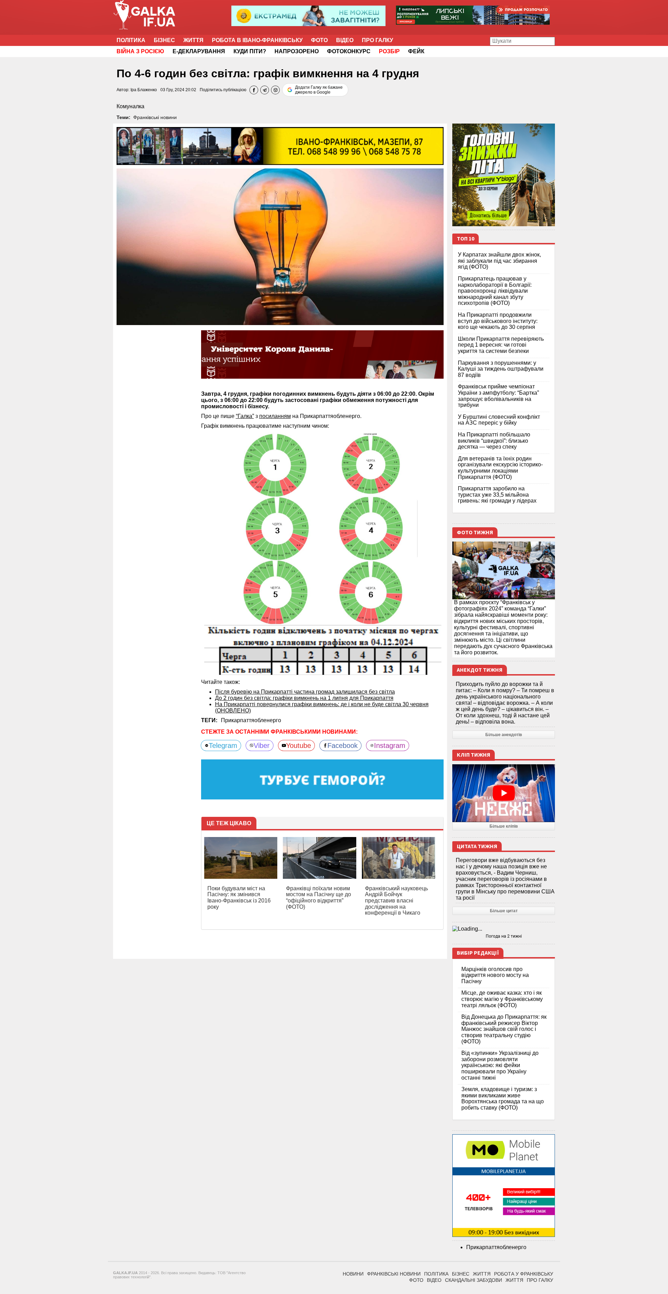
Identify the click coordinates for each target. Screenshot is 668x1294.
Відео (344, 40)
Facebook (342, 745)
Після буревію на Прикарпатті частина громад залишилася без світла (305, 692)
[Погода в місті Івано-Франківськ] (503, 929)
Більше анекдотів (503, 734)
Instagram (389, 745)
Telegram (223, 745)
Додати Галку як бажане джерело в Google (319, 90)
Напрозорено (297, 51)
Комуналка (130, 106)
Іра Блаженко (143, 89)
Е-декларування (199, 51)
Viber (262, 745)
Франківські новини (155, 117)
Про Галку (377, 40)
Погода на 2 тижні (504, 936)
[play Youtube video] (503, 793)
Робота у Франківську (523, 1274)
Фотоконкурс (349, 51)
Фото (319, 40)
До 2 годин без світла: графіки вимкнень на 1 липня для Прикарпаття (304, 698)
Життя (193, 40)
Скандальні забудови (473, 1280)
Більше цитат (504, 910)
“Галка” (245, 416)
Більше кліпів (504, 826)
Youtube (298, 745)
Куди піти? (249, 51)
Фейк (416, 51)
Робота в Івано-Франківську (257, 40)
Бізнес (164, 40)
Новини (353, 1274)
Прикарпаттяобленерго (251, 720)
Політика (131, 40)
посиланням (275, 416)
